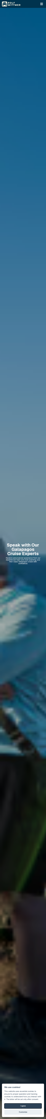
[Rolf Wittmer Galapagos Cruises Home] (11, 3)
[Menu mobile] (41, 3)
